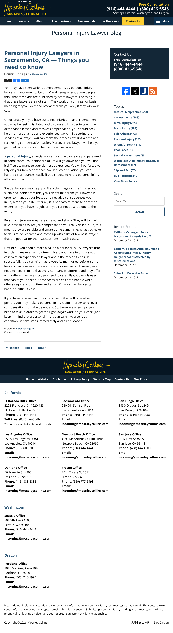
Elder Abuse (125, 134)
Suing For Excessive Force (131, 273)
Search (139, 211)
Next (42, 347)
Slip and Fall (125, 170)
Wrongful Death (128, 144)
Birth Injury (125, 123)
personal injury (18, 156)
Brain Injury (125, 128)
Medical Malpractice (131, 112)
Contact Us (133, 21)
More (165, 21)
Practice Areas (61, 21)
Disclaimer (60, 379)
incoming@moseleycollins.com (85, 424)
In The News (110, 21)
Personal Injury (25, 328)
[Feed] (153, 91)
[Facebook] (126, 91)
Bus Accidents (126, 176)
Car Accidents (126, 117)
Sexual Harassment (129, 155)
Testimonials (86, 21)
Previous (12, 347)
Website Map (102, 379)
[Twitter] (135, 91)
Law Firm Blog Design (150, 622)
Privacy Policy (80, 379)
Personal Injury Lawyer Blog (27, 8)
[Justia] (144, 91)
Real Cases (123, 150)
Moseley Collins (37, 622)
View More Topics (125, 181)
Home (7, 21)
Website (24, 21)
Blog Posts (140, 379)
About (40, 21)
